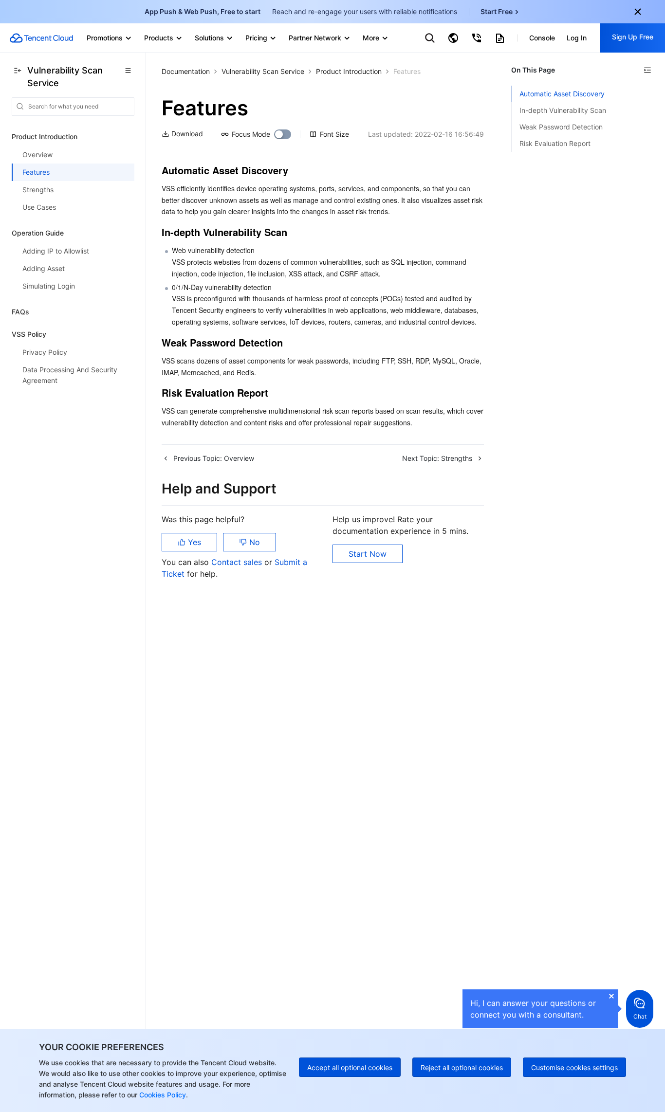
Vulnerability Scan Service (263, 71)
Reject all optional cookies (462, 1067)
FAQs (20, 312)
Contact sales (237, 562)
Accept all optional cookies (349, 1067)
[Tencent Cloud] (41, 38)
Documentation (186, 71)
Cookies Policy (161, 1095)
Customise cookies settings (574, 1067)
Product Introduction (349, 71)
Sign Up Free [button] (632, 37)
